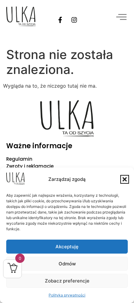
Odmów (67, 264)
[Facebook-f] (60, 20)
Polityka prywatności (67, 295)
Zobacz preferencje (67, 281)
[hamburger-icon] (121, 17)
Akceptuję (67, 247)
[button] (125, 179)
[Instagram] (74, 20)
